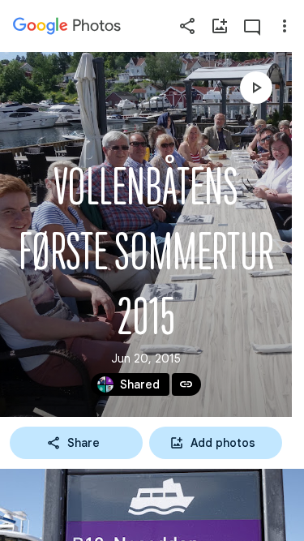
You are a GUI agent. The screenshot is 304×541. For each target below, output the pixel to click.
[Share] (187, 26)
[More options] (284, 26)
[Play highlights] (256, 87)
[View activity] (252, 26)
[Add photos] (219, 26)
